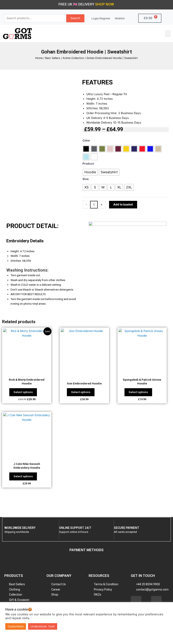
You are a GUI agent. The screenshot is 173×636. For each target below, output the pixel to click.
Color (86, 140)
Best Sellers (52, 58)
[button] (168, 33)
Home (39, 58)
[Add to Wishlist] (142, 205)
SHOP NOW (104, 4)
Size (85, 179)
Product (88, 163)
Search (75, 18)
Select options (23, 392)
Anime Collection (73, 58)
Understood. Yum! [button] (43, 626)
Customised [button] (15, 626)
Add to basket (123, 204)
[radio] (86, 149)
